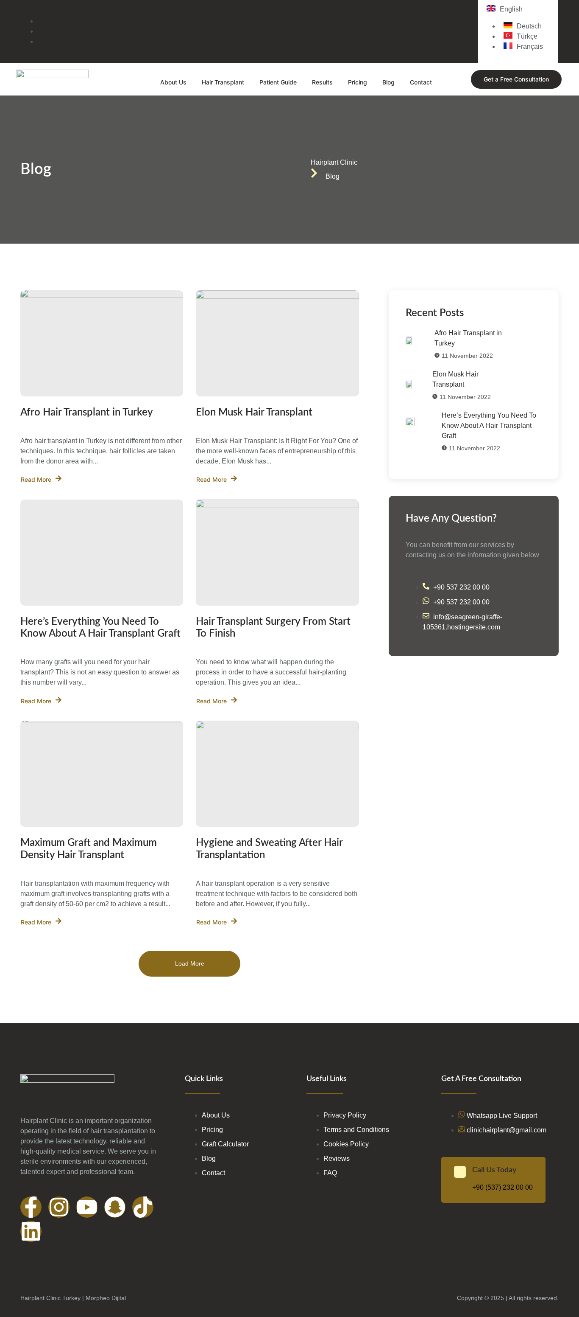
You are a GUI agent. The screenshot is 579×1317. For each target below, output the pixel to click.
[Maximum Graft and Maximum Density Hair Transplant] (101, 774)
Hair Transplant (223, 82)
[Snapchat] (114, 1207)
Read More (36, 479)
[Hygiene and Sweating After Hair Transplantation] (277, 774)
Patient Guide (278, 82)
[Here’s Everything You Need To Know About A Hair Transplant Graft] (101, 553)
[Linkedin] (31, 1231)
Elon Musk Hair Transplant (254, 412)
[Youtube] (86, 1207)
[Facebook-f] (31, 1207)
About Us (173, 82)
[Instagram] (59, 1207)
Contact (421, 82)
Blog (388, 82)
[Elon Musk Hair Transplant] (277, 343)
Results (322, 82)
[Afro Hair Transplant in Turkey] (101, 343)
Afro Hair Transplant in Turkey (86, 412)
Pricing (357, 82)
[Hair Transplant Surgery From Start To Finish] (277, 553)
